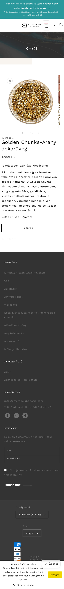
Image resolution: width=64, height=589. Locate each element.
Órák (7, 280)
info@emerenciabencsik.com (23, 400)
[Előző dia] (22, 133)
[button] (17, 25)
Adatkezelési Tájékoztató (21, 379)
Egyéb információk (23, 585)
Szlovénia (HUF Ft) (30, 514)
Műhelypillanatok (15, 349)
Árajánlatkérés (14, 333)
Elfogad (55, 574)
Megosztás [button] (12, 238)
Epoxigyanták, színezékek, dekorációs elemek (29, 315)
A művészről (12, 341)
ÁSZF (7, 371)
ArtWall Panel (13, 296)
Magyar (30, 533)
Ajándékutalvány (15, 325)
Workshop (10, 304)
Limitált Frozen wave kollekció (25, 272)
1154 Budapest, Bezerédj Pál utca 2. (28, 407)
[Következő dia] (39, 133)
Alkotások (10, 288)
